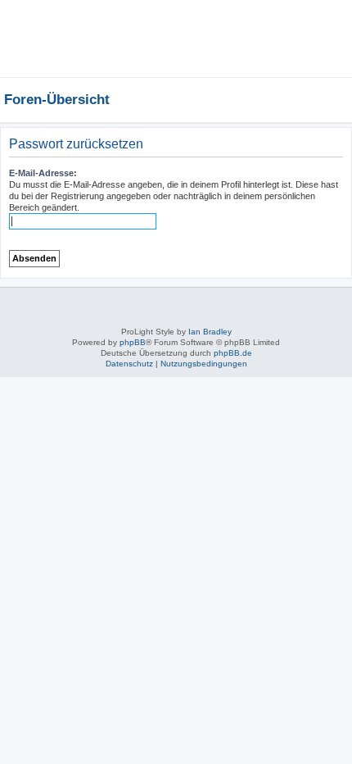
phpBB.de (233, 352)
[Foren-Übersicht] (151, 21)
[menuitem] (290, 61)
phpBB (133, 342)
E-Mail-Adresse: (43, 173)
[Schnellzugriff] (320, 99)
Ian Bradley (210, 331)
